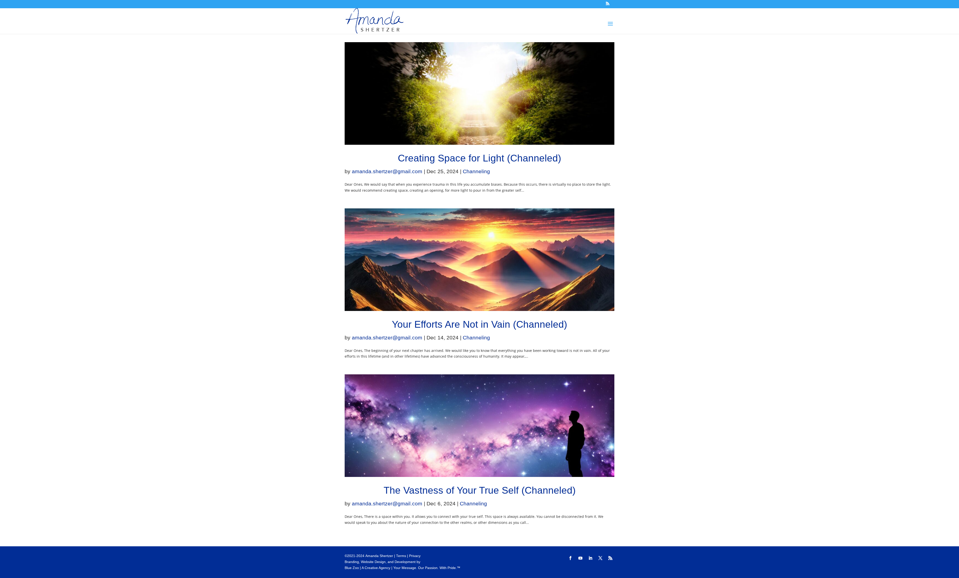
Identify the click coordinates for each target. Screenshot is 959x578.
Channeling (476, 171)
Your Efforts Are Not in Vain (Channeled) (479, 324)
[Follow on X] (600, 558)
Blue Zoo (352, 568)
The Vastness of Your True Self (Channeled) (480, 490)
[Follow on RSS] (610, 558)
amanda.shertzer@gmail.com (387, 171)
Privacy (415, 556)
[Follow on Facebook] (570, 558)
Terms (401, 556)
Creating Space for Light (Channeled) (479, 158)
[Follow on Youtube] (580, 558)
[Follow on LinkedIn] (590, 558)
